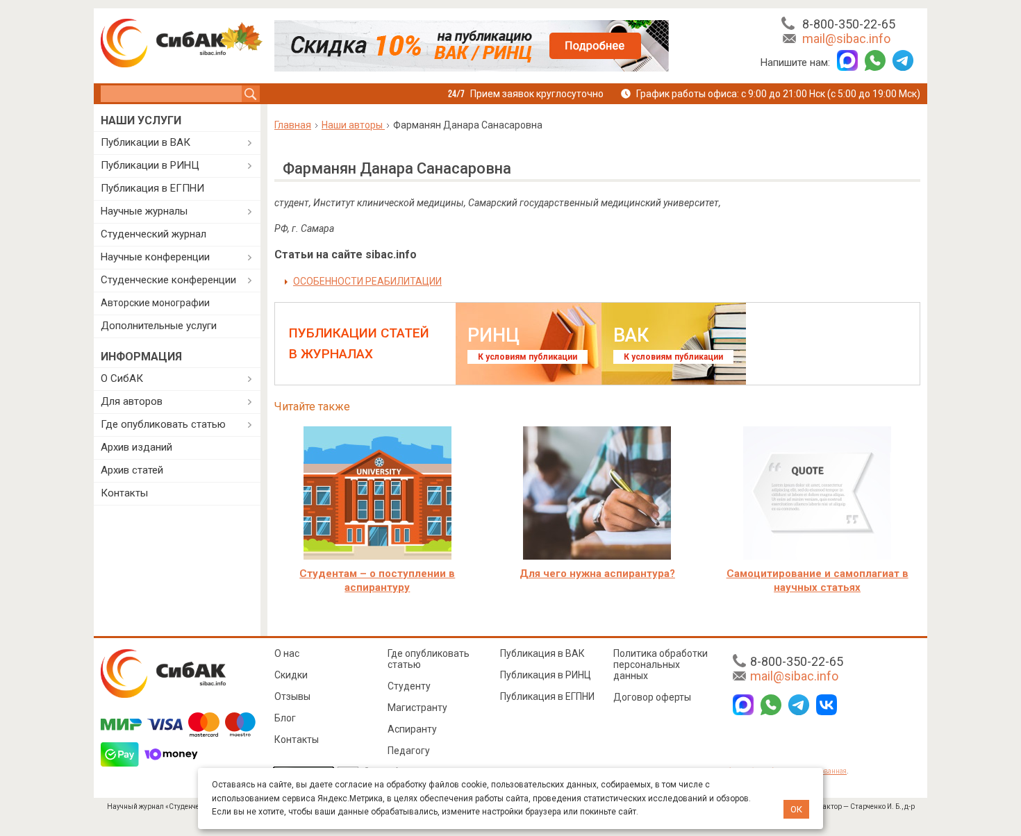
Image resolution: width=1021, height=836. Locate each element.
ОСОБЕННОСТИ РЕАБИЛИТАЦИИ (367, 281)
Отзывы (292, 696)
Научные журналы (144, 211)
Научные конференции (155, 257)
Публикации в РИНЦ (150, 165)
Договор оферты (652, 697)
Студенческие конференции (168, 280)
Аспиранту (412, 729)
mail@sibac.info (846, 38)
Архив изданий (136, 447)
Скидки (291, 674)
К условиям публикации (527, 357)
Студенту (409, 686)
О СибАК (122, 378)
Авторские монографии (155, 302)
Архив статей (132, 470)
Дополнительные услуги (159, 325)
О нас (286, 653)
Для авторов (132, 401)
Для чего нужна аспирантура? (597, 573)
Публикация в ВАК (542, 653)
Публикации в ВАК (145, 142)
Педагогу (409, 750)
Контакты (124, 493)
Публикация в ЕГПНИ (152, 188)
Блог (285, 718)
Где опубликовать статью (163, 424)
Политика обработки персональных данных (660, 664)
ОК (796, 809)
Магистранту (417, 707)
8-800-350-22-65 (848, 24)
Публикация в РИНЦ (545, 674)
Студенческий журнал (153, 234)
